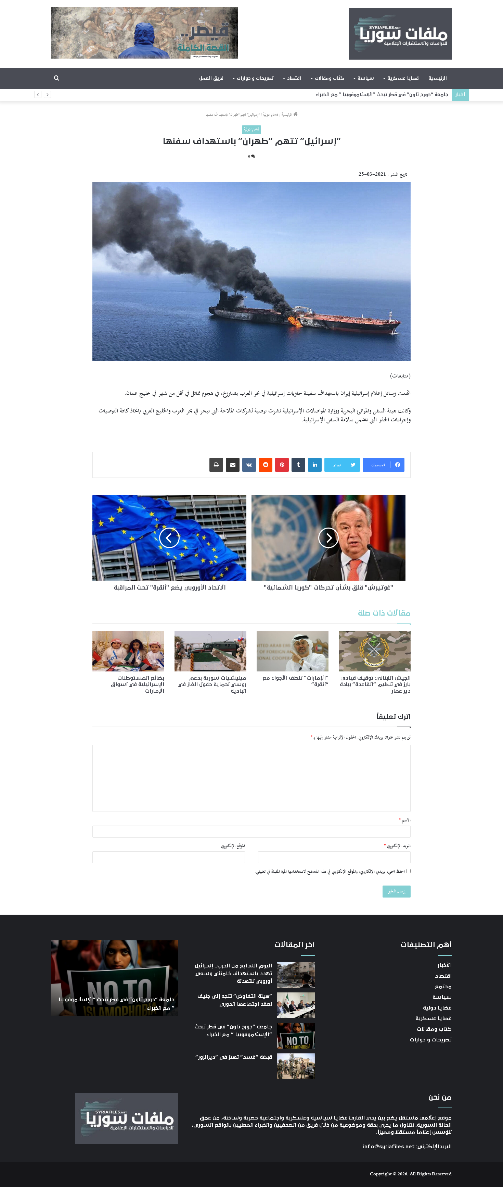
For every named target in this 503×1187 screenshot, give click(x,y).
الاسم (405, 820)
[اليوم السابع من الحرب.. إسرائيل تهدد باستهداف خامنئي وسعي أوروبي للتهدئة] (296, 975)
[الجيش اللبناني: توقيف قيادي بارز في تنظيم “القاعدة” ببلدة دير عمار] (375, 651)
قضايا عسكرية (402, 78)
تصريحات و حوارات (255, 78)
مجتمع (443, 986)
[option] (114, 978)
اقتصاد (294, 78)
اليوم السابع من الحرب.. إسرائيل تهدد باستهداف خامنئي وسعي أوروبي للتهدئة (233, 973)
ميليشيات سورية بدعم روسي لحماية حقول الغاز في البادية (212, 684)
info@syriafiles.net (389, 1146)
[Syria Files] (400, 34)
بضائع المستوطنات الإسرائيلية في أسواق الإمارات (137, 684)
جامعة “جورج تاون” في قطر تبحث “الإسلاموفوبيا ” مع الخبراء (387, 94)
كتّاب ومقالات (329, 78)
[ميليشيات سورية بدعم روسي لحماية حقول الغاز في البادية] (210, 651)
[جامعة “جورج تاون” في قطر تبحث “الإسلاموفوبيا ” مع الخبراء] (296, 1036)
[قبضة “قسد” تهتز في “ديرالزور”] (296, 1066)
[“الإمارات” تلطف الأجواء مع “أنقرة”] (292, 651)
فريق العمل (211, 78)
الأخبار (445, 965)
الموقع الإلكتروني (233, 846)
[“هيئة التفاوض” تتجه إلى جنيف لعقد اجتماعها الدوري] (296, 1005)
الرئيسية (437, 78)
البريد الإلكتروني (397, 846)
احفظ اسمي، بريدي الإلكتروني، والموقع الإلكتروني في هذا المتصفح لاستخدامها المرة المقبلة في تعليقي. (330, 872)
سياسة (366, 78)
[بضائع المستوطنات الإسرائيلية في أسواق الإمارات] (128, 651)
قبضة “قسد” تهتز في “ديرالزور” (233, 1057)
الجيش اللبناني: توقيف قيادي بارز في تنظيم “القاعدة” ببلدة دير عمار (375, 684)
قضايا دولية (270, 115)
